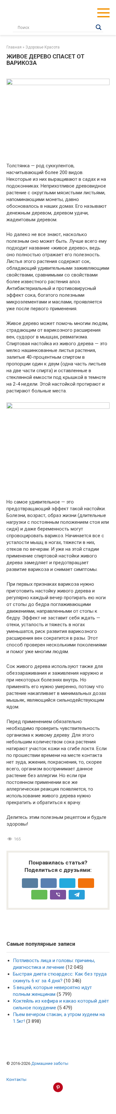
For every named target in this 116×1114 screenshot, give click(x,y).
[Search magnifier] (98, 27)
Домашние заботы (49, 1063)
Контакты (16, 1079)
